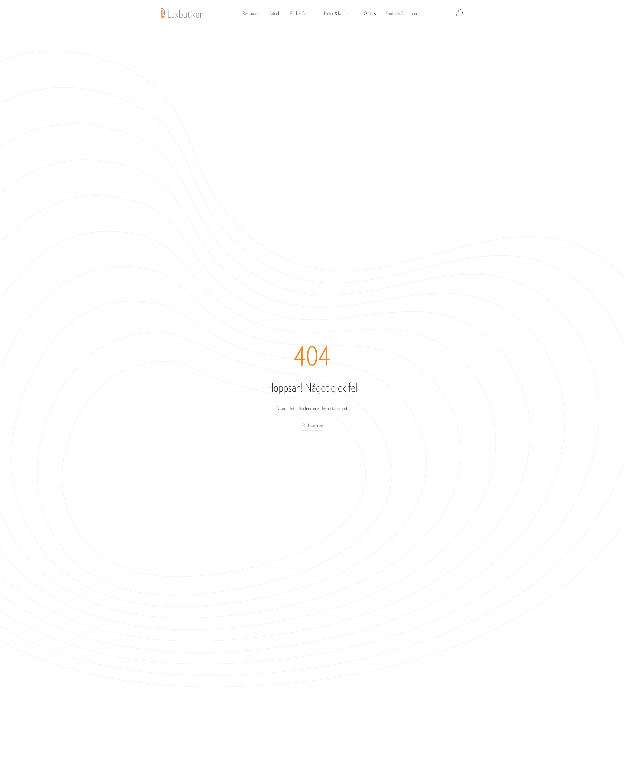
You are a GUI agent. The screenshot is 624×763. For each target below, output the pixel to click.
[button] (251, 12)
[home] (182, 12)
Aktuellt (275, 13)
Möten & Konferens (339, 13)
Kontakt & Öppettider (401, 13)
